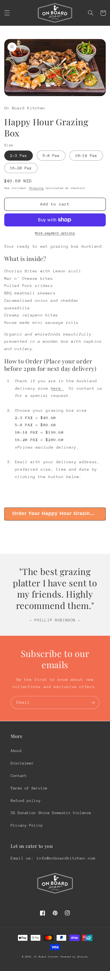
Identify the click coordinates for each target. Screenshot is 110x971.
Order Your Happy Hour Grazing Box (58, 513)
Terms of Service (29, 788)
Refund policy (26, 800)
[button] (7, 13)
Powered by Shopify (74, 956)
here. (57, 388)
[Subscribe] (93, 702)
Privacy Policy (27, 825)
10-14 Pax (86, 155)
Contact (19, 776)
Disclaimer (22, 763)
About (16, 751)
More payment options (55, 233)
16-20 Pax (21, 168)
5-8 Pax (51, 155)
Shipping (36, 188)
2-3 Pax (18, 155)
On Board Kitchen (46, 956)
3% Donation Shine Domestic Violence (51, 813)
